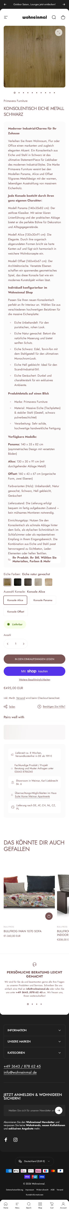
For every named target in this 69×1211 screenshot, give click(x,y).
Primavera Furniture (15, 101)
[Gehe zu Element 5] (37, 92)
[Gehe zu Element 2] (23, 92)
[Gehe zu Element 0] (15, 92)
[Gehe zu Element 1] (19, 92)
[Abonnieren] (58, 1110)
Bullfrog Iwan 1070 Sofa (23, 931)
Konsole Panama (42, 600)
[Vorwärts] (64, 4)
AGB (52, 1189)
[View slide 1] (28, 1004)
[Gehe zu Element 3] (28, 92)
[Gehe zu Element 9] (50, 92)
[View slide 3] (37, 1004)
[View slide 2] (32, 1004)
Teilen (12, 706)
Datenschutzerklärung (14, 1189)
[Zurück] (5, 4)
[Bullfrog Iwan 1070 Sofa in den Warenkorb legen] (49, 916)
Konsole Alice (15, 600)
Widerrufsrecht (42, 1189)
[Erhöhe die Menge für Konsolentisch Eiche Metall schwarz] (23, 643)
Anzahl (7, 635)
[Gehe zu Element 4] (32, 92)
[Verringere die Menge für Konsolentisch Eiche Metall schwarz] (8, 643)
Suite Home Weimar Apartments (32, 796)
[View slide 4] (41, 1004)
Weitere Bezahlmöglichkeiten (34, 679)
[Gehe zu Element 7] (45, 92)
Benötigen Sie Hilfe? (54, 706)
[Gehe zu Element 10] (54, 92)
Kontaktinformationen (34, 1194)
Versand (20, 698)
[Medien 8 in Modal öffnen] (58, 32)
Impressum (29, 1189)
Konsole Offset (15, 611)
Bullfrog (9, 926)
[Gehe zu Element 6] (41, 92)
